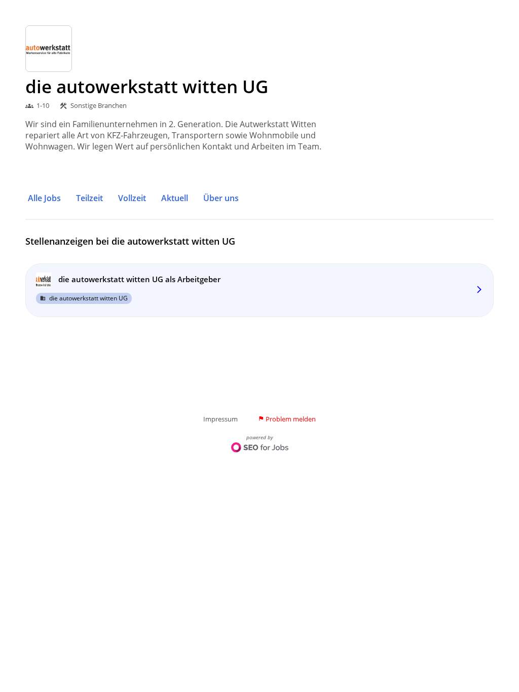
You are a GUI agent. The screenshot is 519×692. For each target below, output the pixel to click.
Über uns (221, 198)
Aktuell (174, 198)
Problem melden (287, 419)
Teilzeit (89, 198)
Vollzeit (132, 198)
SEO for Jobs (259, 448)
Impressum (220, 419)
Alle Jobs (44, 198)
